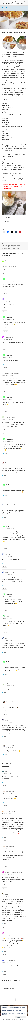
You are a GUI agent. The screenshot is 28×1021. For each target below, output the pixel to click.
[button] (9, 43)
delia (6, 299)
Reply (4, 273)
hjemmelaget (5, 246)
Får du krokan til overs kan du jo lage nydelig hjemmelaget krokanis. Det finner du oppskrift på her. (13, 186)
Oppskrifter (4, 245)
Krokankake (14, 246)
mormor (19, 246)
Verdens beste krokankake (13, 248)
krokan (9, 246)
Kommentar (20, 999)
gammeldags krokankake (14, 245)
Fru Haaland (7, 8)
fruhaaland (16, 244)
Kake (22, 244)
